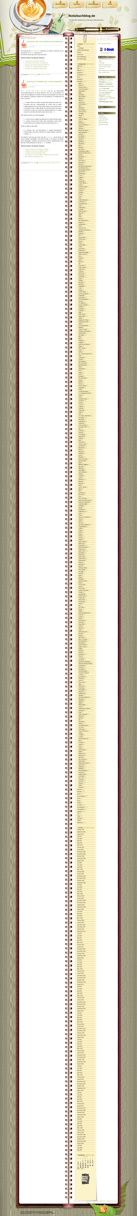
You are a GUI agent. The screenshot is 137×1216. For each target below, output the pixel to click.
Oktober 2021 (80, 829)
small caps (81, 688)
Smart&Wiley (82, 689)
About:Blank (82, 91)
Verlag (78, 820)
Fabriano (81, 271)
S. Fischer (81, 658)
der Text (44, 142)
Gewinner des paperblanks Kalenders (35, 61)
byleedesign (82, 173)
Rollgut (80, 648)
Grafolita (81, 306)
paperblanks (32, 74)
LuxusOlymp (82, 434)
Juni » (82, 1168)
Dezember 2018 (81, 900)
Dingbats (81, 231)
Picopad (81, 573)
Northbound (82, 509)
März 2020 (80, 869)
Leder (111, 90)
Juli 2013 (79, 1039)
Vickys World (82, 749)
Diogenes (81, 233)
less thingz (81, 417)
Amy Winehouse (35, 51)
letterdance (81, 419)
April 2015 (79, 993)
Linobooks (81, 430)
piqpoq (80, 577)
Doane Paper (82, 237)
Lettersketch (82, 421)
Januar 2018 (80, 922)
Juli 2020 (79, 862)
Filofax (80, 278)
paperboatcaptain (83, 547)
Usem (80, 746)
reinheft (80, 626)
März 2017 (80, 942)
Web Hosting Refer (103, 122)
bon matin (81, 149)
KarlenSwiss (82, 368)
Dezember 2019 (81, 876)
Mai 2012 (79, 1070)
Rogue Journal (82, 646)
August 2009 (80, 1143)
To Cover (81, 727)
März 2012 (80, 1075)
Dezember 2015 (81, 975)
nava (80, 496)
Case (52, 1213)
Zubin (80, 785)
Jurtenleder (81, 357)
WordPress (49, 1211)
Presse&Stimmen (93, 4)
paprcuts (81, 566)
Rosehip (81, 650)
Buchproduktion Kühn (84, 169)
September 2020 (81, 858)
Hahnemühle (82, 316)
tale (79, 719)
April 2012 (79, 1072)
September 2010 (81, 1114)
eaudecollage (82, 244)
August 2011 (80, 1090)
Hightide (81, 327)
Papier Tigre (82, 556)
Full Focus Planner (83, 293)
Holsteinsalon (82, 333)
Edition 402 (81, 250)
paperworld (106, 94)
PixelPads (81, 579)
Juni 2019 (79, 887)
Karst (80, 370)
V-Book (80, 748)
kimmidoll (81, 376)
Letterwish (81, 423)
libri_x (80, 429)
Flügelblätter (82, 286)
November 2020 (81, 854)
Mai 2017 (79, 938)
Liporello (81, 432)
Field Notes (81, 276)
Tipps (78, 816)
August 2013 (80, 1037)
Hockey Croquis (83, 329)
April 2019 (79, 891)
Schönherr (81, 667)
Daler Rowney (82, 211)
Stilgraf (80, 703)
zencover (81, 781)
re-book (81, 616)
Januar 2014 (80, 1026)
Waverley (81, 757)
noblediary (81, 505)
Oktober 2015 (80, 980)
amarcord (81, 102)
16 (85, 1163)
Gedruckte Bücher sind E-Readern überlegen (37, 149)
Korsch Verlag (82, 385)
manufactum (82, 445)
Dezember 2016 (81, 949)
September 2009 (81, 1141)
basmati (81, 126)
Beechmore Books (83, 130)
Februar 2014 (80, 1024)
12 (92, 1162)
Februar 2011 (80, 1103)
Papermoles (82, 549)
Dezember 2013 (81, 1028)
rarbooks (81, 614)
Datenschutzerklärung (83, 50)
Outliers (81, 528)
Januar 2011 (80, 1106)
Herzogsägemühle (83, 325)
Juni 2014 (79, 1015)
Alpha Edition (82, 96)
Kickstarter (102, 90)
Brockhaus (81, 162)
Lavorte (81, 402)
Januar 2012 (80, 1079)
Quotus (80, 609)
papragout (81, 564)
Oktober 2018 (80, 904)
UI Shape (81, 742)
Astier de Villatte (83, 119)
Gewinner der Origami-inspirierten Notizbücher (37, 64)
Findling (81, 280)
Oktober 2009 (80, 1139)
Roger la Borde (82, 644)
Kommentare (103, 119)
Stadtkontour (82, 693)
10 (88, 1162)
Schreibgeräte (80, 807)
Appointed (81, 107)
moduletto (81, 475)
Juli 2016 (79, 960)
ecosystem (81, 248)
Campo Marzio (82, 183)
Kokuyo (81, 383)
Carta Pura (81, 188)
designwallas (82, 224)
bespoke (81, 134)
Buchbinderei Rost (83, 168)
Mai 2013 (79, 1044)
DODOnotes (82, 239)
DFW (80, 226)
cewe (80, 196)
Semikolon (81, 678)
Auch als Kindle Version (107, 52)
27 (78, 1167)
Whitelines (81, 768)
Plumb (80, 582)
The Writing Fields (83, 725)
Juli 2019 (79, 885)
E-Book (48, 162)
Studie (57, 162)
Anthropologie (82, 104)
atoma (80, 121)
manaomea (81, 442)
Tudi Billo (81, 734)
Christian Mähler (31, 46)
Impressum (77, 4)
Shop (105, 98)
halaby (80, 318)
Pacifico (81, 532)
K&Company (82, 361)
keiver (80, 374)
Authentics (81, 122)
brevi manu (81, 160)
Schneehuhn (82, 665)
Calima (80, 179)
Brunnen (81, 164)
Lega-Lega (81, 410)
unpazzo (81, 744)
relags (80, 629)
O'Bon (80, 515)
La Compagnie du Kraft (84, 393)
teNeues (81, 723)
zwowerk (81, 787)
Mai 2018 (79, 913)
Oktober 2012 (80, 1059)
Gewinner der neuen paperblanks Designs (36, 66)
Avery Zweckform (83, 124)
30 (85, 1167)
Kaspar (80, 372)
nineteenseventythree (84, 502)
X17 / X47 (81, 778)
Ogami (80, 520)
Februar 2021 (80, 847)
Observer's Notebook (84, 517)
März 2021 (80, 845)
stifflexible (81, 701)
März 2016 (80, 969)
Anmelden (101, 115)
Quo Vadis (81, 607)
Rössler (81, 652)
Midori (80, 462)
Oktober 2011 (80, 1086)
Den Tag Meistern (83, 220)
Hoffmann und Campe (84, 331)
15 (83, 1163)
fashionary (81, 273)
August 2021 (80, 834)
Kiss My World (82, 378)
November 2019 (81, 878)
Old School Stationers (84, 524)
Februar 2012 (80, 1077)
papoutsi (81, 562)
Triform (80, 733)
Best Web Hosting (44, 1213)
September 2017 (81, 931)
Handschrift (110, 86)
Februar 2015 (80, 997)
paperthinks (82, 552)
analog (40, 162)
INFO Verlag (82, 348)
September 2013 (81, 1035)
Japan (100, 88)
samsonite (81, 659)
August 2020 (80, 860)
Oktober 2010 (80, 1112)
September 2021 (81, 832)
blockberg (81, 143)
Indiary (80, 346)
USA (104, 99)
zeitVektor (81, 779)
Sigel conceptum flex (104, 72)
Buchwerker (82, 171)
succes (80, 706)
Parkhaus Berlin (83, 567)
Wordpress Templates (26, 1213)
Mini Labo (81, 466)
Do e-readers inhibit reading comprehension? (36, 91)
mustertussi (82, 492)
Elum (80, 256)
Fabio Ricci (81, 269)
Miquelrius (81, 468)
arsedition (81, 113)
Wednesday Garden (84, 763)
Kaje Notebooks (83, 365)
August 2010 (80, 1117)
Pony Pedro (82, 588)
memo (80, 455)
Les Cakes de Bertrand (85, 415)
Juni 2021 (79, 838)
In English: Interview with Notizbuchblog (35, 153)
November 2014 (81, 1004)
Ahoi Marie (81, 94)
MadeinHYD (82, 436)
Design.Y (81, 222)
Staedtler (81, 695)
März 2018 (80, 918)
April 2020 (79, 867)
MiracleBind (82, 470)
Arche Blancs (82, 109)
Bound (80, 154)
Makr (80, 440)
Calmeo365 (81, 181)
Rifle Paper (81, 637)
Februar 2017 (80, 944)
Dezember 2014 (81, 1002)
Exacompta (81, 265)
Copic (80, 205)
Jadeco (80, 351)
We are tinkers (82, 759)
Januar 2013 (80, 1052)
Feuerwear (81, 275)
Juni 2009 (79, 1148)
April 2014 (79, 1019)
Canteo (80, 185)
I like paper (81, 335)
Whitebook (81, 766)
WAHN (80, 751)
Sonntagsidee (80, 809)
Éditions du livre (83, 254)
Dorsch (80, 241)
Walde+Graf (82, 753)
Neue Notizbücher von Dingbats (107, 70)
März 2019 (80, 893)
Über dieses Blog (60, 4)
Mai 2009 (79, 1150)
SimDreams (82, 686)
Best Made (81, 136)
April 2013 (79, 1046)
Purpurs (81, 603)
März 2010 (80, 1128)
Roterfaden (81, 654)
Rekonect (81, 628)
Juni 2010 (79, 1121)
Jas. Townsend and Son (85, 353)
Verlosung (48, 74)
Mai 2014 (79, 1017)
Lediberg (81, 406)
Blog (109, 79)
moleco (80, 477)
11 (90, 1162)
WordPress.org (102, 120)
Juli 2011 (79, 1092)
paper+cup (81, 543)
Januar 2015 (80, 999)
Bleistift (105, 79)
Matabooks (81, 453)
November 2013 (81, 1030)
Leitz (80, 413)
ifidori (80, 336)
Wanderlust (81, 755)
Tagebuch (79, 811)
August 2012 (80, 1063)
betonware (81, 138)
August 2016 (80, 957)
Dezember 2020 (81, 851)
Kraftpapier (81, 387)
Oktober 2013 (80, 1033)
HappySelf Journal (83, 321)
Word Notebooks (83, 770)
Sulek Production (83, 714)
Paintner (81, 535)
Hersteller (79, 81)
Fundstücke (80, 74)
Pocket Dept (82, 584)
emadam (81, 258)
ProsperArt (81, 598)
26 (92, 1165)
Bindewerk (81, 141)
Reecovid (81, 622)
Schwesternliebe (83, 671)
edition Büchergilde (83, 252)
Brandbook (81, 156)
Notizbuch (108, 92)
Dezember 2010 (81, 1108)
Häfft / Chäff (82, 314)
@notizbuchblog (106, 43)
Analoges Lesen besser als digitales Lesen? (36, 151)
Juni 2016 (79, 962)
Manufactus (82, 447)
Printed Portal (82, 596)
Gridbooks (81, 310)
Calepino (81, 177)
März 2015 (80, 995)
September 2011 (81, 1088)
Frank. (80, 288)
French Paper (82, 291)
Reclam (81, 618)
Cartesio (81, 190)
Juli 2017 (79, 933)
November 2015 (81, 977)
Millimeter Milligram (83, 464)
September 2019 (81, 882)
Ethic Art (81, 261)
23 (85, 1165)
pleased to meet (83, 581)
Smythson (81, 691)
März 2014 (80, 1022)
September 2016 (81, 955)
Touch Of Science (83, 731)
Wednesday (82, 761)
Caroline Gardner (83, 186)
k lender (81, 359)
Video (111, 102)
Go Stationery (82, 303)
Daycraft (81, 213)
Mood (80, 485)
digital (44, 162)
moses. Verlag (82, 487)
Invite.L (80, 350)
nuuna (80, 513)
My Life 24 (81, 494)
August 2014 (80, 1010)
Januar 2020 (80, 873)
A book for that (82, 87)
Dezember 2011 (81, 1081)
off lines (81, 519)
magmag (81, 438)
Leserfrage (101, 92)
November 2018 (81, 902)
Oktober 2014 (80, 1006)
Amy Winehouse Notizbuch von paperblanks (36, 63)
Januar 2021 (80, 849)
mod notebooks (83, 472)
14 (80, 1163)
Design (102, 82)
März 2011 (80, 1101)
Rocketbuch (82, 643)
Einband (79, 70)
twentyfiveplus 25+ (83, 738)
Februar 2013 (80, 1050)
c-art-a (80, 175)
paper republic (82, 541)
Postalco (81, 592)
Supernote (81, 716)
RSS (99, 43)
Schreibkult (81, 669)
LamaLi (80, 395)
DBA (80, 215)
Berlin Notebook (83, 132)
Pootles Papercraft (83, 590)
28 (80, 1167)
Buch (78, 68)
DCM (80, 216)
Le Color (81, 404)
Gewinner (42, 74)
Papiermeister (82, 558)
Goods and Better (83, 305)
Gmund (80, 301)
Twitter (101, 99)
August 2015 (80, 984)
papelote (81, 539)
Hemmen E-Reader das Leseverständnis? (45, 81)
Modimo (81, 474)
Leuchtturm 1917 (83, 427)
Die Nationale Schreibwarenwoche (34, 156)
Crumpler (81, 209)
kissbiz (80, 380)
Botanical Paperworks (84, 153)
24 (88, 1165)
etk (79, 263)
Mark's (80, 449)
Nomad (80, 507)
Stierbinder (81, 699)
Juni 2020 (79, 865)
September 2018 (81, 907)
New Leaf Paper (83, 498)
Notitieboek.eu (82, 511)
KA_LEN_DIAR (82, 363)
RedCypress (82, 620)
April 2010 (79, 1125)
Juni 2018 (79, 911)
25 (90, 1165)
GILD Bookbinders (83, 299)
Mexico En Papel (83, 459)
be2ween (81, 128)
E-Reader (53, 162)
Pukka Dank (82, 599)
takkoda (81, 718)
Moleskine (81, 479)
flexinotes (81, 284)
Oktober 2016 (80, 953)
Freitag (80, 290)
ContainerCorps (83, 203)
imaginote (81, 342)
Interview (79, 789)
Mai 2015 (79, 991)
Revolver (81, 633)
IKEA (80, 338)
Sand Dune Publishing (84, 661)
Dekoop (81, 218)
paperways (81, 554)
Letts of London (83, 425)
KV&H (80, 389)
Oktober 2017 (80, 929)
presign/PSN (82, 594)
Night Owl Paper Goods (85, 500)
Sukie (80, 712)
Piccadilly (81, 571)
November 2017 (81, 926)
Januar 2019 (80, 898)
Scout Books (82, 676)
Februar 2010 (80, 1130)
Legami (80, 412)
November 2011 (81, 1083)
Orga (78, 800)
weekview (81, 764)
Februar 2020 (80, 871)
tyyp (80, 740)
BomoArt (81, 147)
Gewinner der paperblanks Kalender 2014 (36, 68)
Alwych (80, 100)
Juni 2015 (79, 988)
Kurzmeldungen (81, 796)
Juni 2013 (79, 1041)
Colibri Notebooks (83, 200)
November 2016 (81, 951)
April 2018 (79, 915)
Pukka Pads (82, 601)
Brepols (81, 158)
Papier (102, 96)
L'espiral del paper (83, 391)
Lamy (80, 397)
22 (83, 1165)
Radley (80, 611)
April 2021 (79, 843)
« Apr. (78, 1168)
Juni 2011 (79, 1095)
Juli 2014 (79, 1013)
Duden (80, 243)
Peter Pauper (82, 569)
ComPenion (82, 201)
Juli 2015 (79, 986)
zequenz (81, 783)
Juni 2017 (79, 935)
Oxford (80, 530)
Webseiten (80, 822)
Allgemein (30, 162)
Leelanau (81, 408)
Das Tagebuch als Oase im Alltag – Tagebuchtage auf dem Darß (41, 154)
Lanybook (81, 400)
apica (80, 106)
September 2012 (81, 1061)
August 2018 (80, 909)
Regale (79, 802)
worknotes (81, 772)
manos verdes (82, 444)
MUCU (80, 489)
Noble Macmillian (83, 504)
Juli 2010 (79, 1119)
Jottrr (80, 355)
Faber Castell (82, 267)
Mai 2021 (79, 840)
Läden (78, 798)
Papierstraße (82, 560)
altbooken (81, 98)
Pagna (80, 534)
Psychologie (108, 96)
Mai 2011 (79, 1097)
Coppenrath (82, 207)
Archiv (110, 4)
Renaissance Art (83, 631)
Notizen (101, 94)
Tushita (80, 736)
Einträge (102, 117)
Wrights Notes (82, 774)
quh (79, 605)
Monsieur (81, 483)
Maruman (81, 451)
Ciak (80, 198)
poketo (80, 586)
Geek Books (82, 297)
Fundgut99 (81, 295)
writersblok (81, 776)
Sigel (80, 684)
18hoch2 (81, 85)
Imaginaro (81, 340)
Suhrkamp (81, 710)
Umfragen (81, 48)
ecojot (80, 246)
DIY (79, 235)
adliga (80, 92)
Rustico (81, 656)
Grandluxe (81, 308)
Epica (80, 260)
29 (83, 1167)
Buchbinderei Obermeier (85, 166)
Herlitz (80, 323)
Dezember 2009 (81, 1134)
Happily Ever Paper (84, 320)
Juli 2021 (79, 836)
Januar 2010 (80, 1132)
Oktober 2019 (80, 880)
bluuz (80, 145)
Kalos (80, 366)
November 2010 (81, 1110)
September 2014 (81, 1008)
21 (80, 1165)
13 (78, 1163)
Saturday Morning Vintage (85, 663)
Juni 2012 (79, 1068)
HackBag (79, 79)
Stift (108, 98)
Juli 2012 (79, 1066)
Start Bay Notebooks (84, 697)
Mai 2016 (79, 964)
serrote (80, 680)
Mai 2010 (79, 1123)
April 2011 (79, 1099)
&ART (80, 83)
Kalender (79, 791)
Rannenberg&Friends (84, 613)
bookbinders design (84, 151)
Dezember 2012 (81, 1055)
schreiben (79, 805)
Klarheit (80, 382)
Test (78, 813)
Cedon (80, 194)
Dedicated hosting (103, 124)
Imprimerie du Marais (84, 344)
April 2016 (79, 966)
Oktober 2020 (80, 856)
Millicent (31, 52)
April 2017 (79, 940)
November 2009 (81, 1136)
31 (88, 1167)
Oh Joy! (81, 522)
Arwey (80, 117)
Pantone (81, 537)
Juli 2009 (79, 1145)
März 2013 (80, 1048)
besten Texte (49, 137)
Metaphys (81, 457)
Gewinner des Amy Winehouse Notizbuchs (45, 41)
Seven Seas (82, 682)
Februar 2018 (80, 920)
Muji (80, 490)
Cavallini (81, 192)
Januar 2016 (80, 973)
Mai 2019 (79, 889)
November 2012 (81, 1057)
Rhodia (80, 635)
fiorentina (81, 282)
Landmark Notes (83, 398)
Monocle (81, 481)
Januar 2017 (80, 946)
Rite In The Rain (83, 639)
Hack (78, 77)
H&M (80, 312)
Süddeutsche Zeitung (84, 708)
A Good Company (83, 89)
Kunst (78, 794)
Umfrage (79, 818)
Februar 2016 (80, 971)
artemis (80, 115)
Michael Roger (82, 460)
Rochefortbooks (83, 641)
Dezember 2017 (81, 924)
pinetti (80, 575)
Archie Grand (82, 111)
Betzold (80, 139)
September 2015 (81, 982)
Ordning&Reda (82, 526)
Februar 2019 (80, 896)
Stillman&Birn (82, 704)
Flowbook (79, 72)
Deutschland (109, 82)
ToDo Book (81, 729)
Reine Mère (82, 624)
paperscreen (82, 551)
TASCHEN (81, 721)
